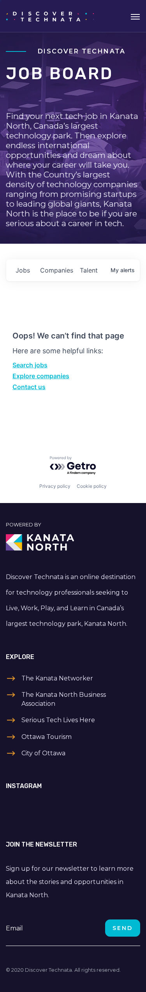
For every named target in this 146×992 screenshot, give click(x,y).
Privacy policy (54, 486)
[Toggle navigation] (135, 16)
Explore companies (40, 376)
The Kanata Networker (57, 678)
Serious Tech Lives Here (58, 720)
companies (56, 270)
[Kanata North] (73, 542)
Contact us (29, 387)
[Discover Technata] (50, 16)
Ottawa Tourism (46, 736)
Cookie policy (92, 486)
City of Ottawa (43, 753)
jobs (23, 270)
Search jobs (29, 365)
